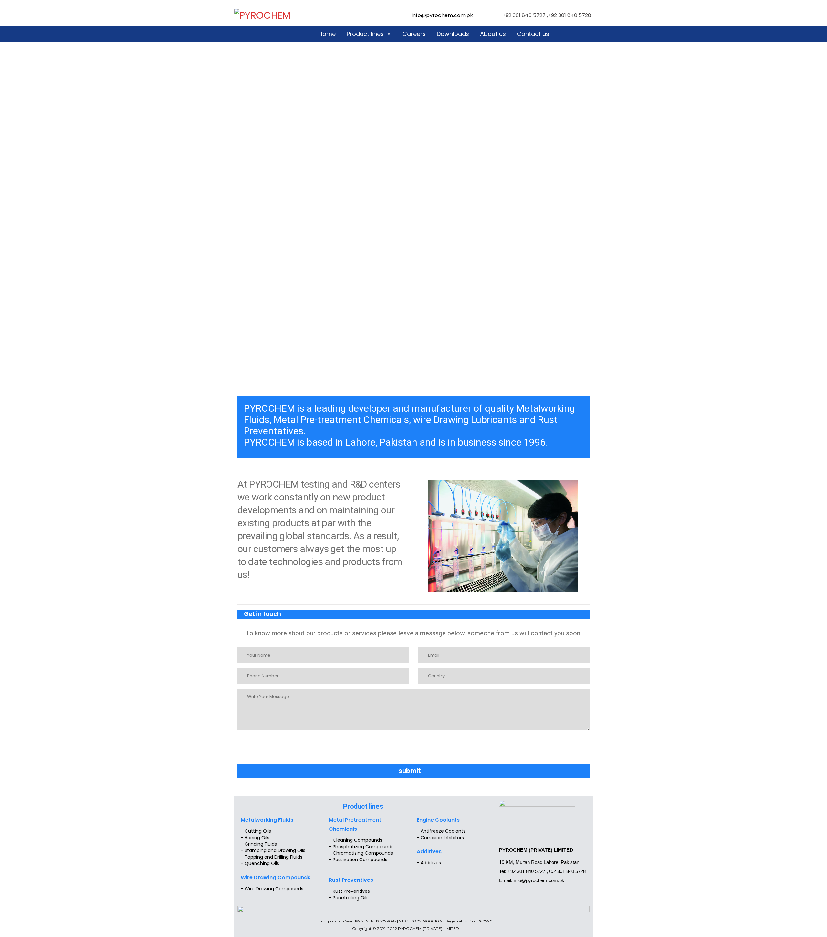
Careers (414, 34)
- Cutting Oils (256, 831)
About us (493, 34)
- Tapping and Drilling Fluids (271, 857)
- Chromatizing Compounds (361, 853)
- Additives (429, 863)
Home (327, 34)
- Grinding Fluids (259, 844)
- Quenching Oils (260, 863)
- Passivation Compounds (358, 859)
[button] (227, 217)
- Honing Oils (255, 837)
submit (410, 771)
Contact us (533, 34)
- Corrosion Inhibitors (440, 837)
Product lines (365, 34)
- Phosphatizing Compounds (361, 846)
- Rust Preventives (349, 891)
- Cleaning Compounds (355, 840)
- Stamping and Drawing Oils (273, 850)
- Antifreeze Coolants (441, 831)
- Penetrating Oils (349, 897)
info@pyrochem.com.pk (442, 15)
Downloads (453, 34)
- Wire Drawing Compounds (272, 888)
